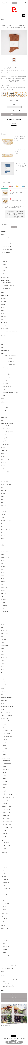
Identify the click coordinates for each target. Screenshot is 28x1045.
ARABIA (3, 234)
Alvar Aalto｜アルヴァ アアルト (10, 364)
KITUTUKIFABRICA (6, 484)
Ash (4, 602)
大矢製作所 (4, 587)
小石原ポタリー (5, 499)
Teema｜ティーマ (7, 383)
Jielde (2, 420)
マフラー (5, 864)
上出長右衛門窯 (5, 472)
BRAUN (3, 292)
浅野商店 (3, 971)
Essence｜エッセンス (8, 367)
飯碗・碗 (5, 727)
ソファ (4, 952)
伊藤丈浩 (3, 402)
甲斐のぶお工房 (5, 459)
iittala (2, 353)
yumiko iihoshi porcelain (7, 706)
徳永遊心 (3, 669)
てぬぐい (5, 891)
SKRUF (3, 642)
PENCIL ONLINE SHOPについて (9, 979)
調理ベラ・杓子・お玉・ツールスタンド (12, 794)
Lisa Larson (4, 526)
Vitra (2, 676)
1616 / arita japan (5, 405)
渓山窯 (2, 496)
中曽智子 (3, 572)
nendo (2, 578)
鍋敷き (4, 766)
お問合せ (4, 981)
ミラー (4, 943)
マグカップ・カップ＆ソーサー (10, 730)
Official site (14, 994)
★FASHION (4, 852)
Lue (2, 532)
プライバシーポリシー (7, 983)
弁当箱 (4, 772)
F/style (2, 310)
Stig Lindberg (4, 645)
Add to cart (14, 114)
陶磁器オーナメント (7, 282)
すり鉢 (4, 791)
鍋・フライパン (6, 781)
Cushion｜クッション (8, 434)
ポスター (5, 833)
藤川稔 (2, 313)
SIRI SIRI (3, 639)
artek (2, 258)
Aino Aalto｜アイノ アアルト (9, 355)
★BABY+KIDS (4, 913)
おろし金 (5, 803)
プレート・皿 (6, 721)
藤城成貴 (3, 316)
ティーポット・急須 (7, 736)
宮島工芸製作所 (5, 557)
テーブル (5, 267)
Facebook (14, 1000)
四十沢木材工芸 (5, 277)
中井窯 (2, 569)
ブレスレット (6, 903)
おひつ (4, 775)
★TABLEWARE (5, 718)
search (14, 2)
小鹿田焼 (3, 608)
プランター (5, 918)
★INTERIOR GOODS (6, 806)
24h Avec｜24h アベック (8, 243)
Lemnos (3, 523)
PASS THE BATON (5, 618)
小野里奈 (3, 596)
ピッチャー (5, 739)
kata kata (3, 478)
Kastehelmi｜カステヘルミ (9, 361)
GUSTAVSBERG (5, 338)
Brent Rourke (4, 295)
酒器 (4, 751)
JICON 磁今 (4, 417)
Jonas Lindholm (5, 444)
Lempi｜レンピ (6, 377)
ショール (5, 867)
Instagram (14, 997)
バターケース (6, 769)
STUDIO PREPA (5, 630)
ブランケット (6, 882)
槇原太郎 (3, 535)
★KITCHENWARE (5, 758)
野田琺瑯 (3, 581)
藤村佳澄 (3, 319)
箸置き (4, 745)
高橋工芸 (3, 651)
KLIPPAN (3, 490)
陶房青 (2, 666)
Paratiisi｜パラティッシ (8, 240)
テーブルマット (6, 888)
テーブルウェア (6, 288)
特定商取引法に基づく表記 (8, 986)
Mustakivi (3, 566)
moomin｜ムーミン (7, 386)
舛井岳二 (3, 542)
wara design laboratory (6, 697)
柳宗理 (2, 703)
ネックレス (5, 900)
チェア (4, 931)
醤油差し (5, 754)
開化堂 (2, 456)
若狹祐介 (3, 691)
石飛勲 (2, 398)
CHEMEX (3, 301)
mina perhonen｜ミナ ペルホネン (11, 392)
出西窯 (2, 636)
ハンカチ (5, 894)
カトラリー (5, 742)
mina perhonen (5, 551)
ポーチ (4, 855)
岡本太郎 (3, 590)
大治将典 (3, 584)
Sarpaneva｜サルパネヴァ (9, 374)
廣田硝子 (3, 347)
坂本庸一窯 (5, 611)
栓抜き (4, 778)
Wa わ (2, 679)
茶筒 (4, 787)
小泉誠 (2, 502)
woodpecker (4, 700)
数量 (14, 104)
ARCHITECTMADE (5, 252)
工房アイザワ (4, 508)
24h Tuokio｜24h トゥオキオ (9, 237)
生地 (4, 270)
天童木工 (3, 660)
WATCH (4, 848)
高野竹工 (3, 648)
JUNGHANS (4, 450)
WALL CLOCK (6, 842)
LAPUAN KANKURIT (6, 520)
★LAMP (3, 959)
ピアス (4, 906)
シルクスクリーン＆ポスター (9, 285)
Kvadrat (3, 493)
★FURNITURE (4, 928)
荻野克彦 (3, 593)
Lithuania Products (5, 529)
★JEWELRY (4, 898)
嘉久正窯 (3, 462)
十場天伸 (3, 447)
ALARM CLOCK (6, 845)
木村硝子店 (4, 487)
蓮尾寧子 (3, 344)
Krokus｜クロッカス (7, 249)
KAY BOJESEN (4, 481)
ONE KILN (3, 599)
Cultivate (5, 605)
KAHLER (3, 453)
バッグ (4, 858)
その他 (4, 441)
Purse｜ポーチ (6, 428)
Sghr (2, 627)
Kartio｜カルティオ (7, 358)
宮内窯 (2, 554)
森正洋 (2, 560)
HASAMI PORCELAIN (6, 341)
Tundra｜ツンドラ (7, 395)
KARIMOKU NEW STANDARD (8, 475)
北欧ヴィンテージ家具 (6, 715)
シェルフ (5, 949)
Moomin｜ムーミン (7, 246)
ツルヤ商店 (4, 657)
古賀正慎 (3, 514)
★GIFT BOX (4, 962)
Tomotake (3, 672)
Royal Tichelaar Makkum (7, 621)
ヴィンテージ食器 (5, 712)
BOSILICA (3, 298)
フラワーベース (6, 812)
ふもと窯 (3, 325)
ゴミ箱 (4, 830)
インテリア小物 (6, 809)
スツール (5, 261)
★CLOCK (3, 840)
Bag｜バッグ (6, 425)
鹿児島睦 (3, 465)
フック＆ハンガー (7, 824)
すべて (4, 186)
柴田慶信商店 (4, 633)
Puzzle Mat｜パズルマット (9, 431)
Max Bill (3, 548)
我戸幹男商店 (4, 328)
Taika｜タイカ (6, 380)
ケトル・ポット (6, 760)
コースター (5, 748)
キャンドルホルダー (7, 821)
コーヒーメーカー (7, 763)
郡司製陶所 (4, 335)
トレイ (4, 836)
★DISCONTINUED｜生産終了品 (9, 965)
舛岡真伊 (3, 545)
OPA (2, 615)
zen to (2, 709)
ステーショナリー (7, 818)
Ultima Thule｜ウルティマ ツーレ (11, 371)
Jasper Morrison (5, 414)
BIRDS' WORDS (5, 280)
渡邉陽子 (3, 688)
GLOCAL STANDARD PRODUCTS (9, 331)
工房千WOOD (4, 511)
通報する (14, 123)
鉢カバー (5, 921)
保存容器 (5, 784)
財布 (4, 873)
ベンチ (4, 264)
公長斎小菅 (4, 505)
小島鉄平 (3, 517)
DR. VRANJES (4, 307)
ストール (5, 861)
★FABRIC (3, 876)
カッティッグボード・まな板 (9, 797)
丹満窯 (2, 654)
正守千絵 (3, 538)
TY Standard (6, 407)
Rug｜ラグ (5, 437)
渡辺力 (2, 694)
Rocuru (4, 684)
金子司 (2, 469)
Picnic (4, 681)
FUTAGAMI (4, 322)
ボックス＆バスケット (8, 827)
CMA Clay (5, 410)
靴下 (4, 870)
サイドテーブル (6, 946)
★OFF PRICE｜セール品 (7, 968)
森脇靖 (2, 563)
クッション (5, 273)
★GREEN (3, 916)
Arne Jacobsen (4, 255)
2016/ (2, 575)
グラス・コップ (6, 733)
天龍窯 (2, 663)
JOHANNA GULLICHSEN (7, 423)
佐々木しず (4, 624)
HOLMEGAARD (5, 350)
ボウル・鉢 (5, 724)
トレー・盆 (5, 800)
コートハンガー (6, 955)
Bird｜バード (6, 389)
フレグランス (6, 815)
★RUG (3, 925)
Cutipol (3, 304)
